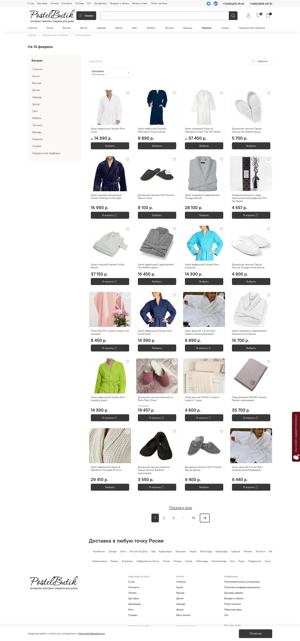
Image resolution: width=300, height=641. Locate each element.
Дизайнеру (100, 3)
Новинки (206, 27)
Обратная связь (233, 609)
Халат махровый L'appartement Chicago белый (202, 196)
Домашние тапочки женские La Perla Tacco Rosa (155, 399)
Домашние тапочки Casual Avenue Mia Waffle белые (247, 130)
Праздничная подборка (252, 27)
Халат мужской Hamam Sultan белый (108, 266)
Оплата (55, 3)
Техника (169, 27)
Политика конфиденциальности (242, 587)
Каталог (89, 15)
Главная (32, 35)
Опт (89, 3)
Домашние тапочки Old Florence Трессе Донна (203, 468)
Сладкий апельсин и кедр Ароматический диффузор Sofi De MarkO (249, 198)
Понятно (255, 633)
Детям (83, 27)
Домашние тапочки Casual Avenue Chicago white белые (248, 266)
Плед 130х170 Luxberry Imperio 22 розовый (110, 332)
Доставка (42, 3)
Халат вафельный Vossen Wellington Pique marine (152, 130)
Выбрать (110, 145)
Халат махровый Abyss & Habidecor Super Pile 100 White (202, 130)
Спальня (32, 27)
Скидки (225, 27)
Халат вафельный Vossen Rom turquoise (202, 266)
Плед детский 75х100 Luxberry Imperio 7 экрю (202, 399)
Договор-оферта (233, 592)
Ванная (67, 27)
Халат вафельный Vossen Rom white (108, 130)
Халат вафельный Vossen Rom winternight (155, 332)
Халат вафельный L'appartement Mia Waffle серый (156, 266)
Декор (118, 27)
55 (193, 518)
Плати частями (159, 3)
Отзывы (79, 3)
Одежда (101, 27)
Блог (131, 609)
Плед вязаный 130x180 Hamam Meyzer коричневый (249, 399)
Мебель (151, 27)
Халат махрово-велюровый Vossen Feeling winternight (106, 196)
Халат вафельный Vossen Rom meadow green (108, 399)
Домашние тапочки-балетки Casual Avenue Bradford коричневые (154, 470)
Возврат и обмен (119, 3)
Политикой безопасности (91, 633)
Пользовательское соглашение (242, 581)
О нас (31, 3)
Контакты (67, 3)
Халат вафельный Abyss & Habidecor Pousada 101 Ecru (106, 468)
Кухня (50, 27)
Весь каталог (183, 615)
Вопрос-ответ (140, 3)
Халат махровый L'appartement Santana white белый (249, 332)
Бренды (187, 27)
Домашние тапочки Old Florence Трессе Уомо (156, 196)
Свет (134, 27)
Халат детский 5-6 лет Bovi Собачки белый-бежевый (247, 468)
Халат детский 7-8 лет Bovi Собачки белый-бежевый (200, 332)
